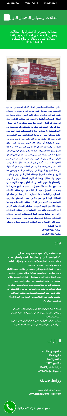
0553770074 (31, 2)
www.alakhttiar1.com (49, 390)
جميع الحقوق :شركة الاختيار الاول (33, 408)
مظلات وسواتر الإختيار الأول (33, 17)
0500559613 (50, 2)
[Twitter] (33, 7)
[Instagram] (29, 7)
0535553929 (13, 2)
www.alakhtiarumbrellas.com (45, 393)
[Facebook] (38, 7)
